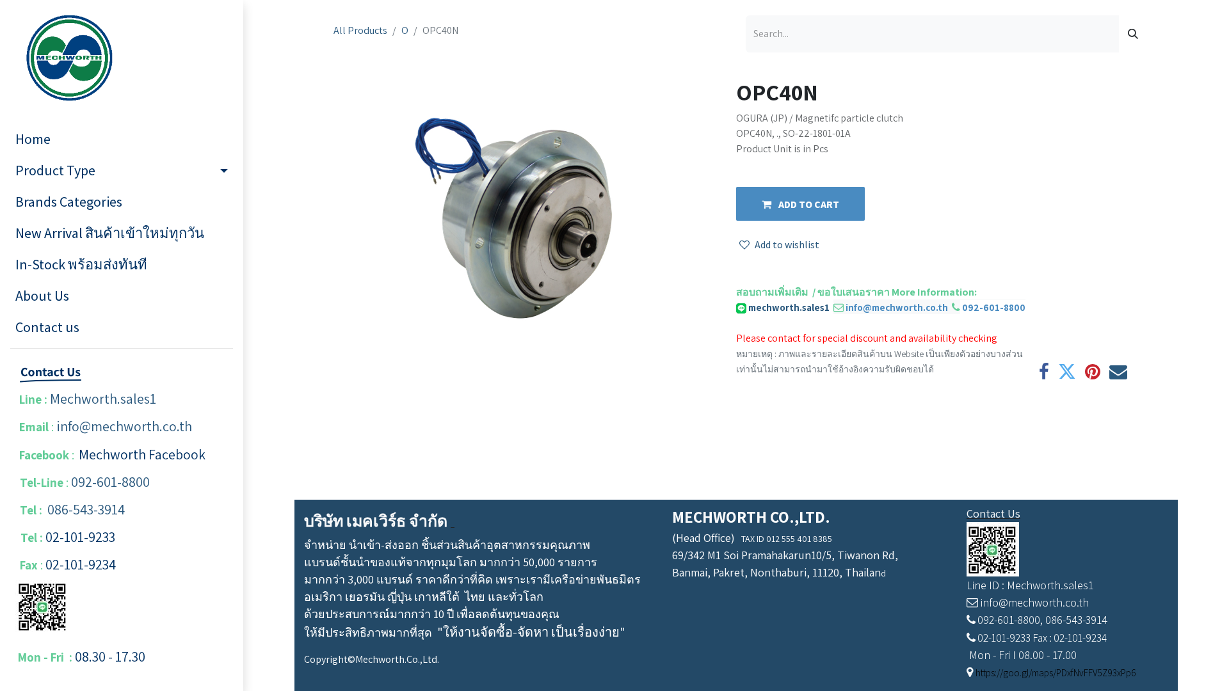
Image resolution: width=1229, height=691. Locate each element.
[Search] (1133, 33)
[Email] (1118, 372)
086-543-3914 (86, 509)
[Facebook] (1044, 372)
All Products (360, 30)
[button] (800, 204)
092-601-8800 (110, 482)
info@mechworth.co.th (124, 426)
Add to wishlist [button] (787, 244)
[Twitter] (1067, 372)
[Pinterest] (1092, 372)
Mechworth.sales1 (103, 399)
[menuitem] (121, 139)
